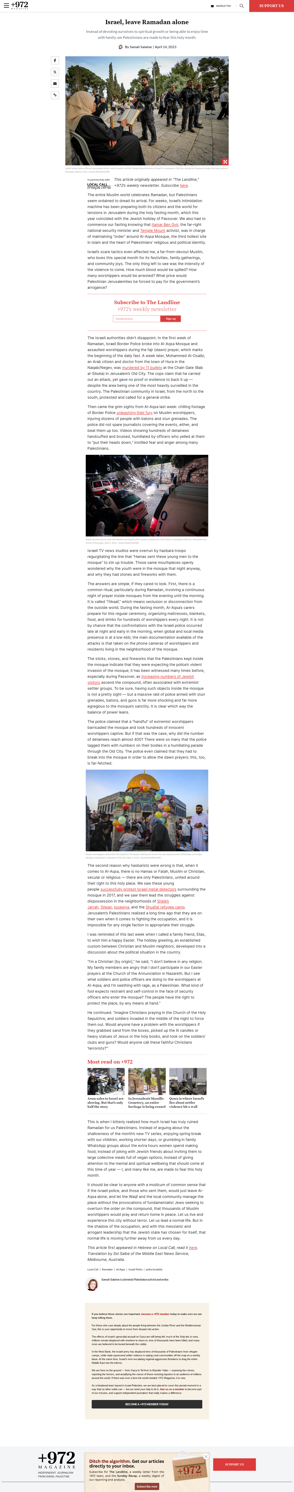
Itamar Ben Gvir (165, 224)
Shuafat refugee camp (165, 907)
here (184, 185)
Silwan (106, 907)
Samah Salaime (141, 46)
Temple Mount (152, 230)
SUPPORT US (271, 6)
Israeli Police (135, 1269)
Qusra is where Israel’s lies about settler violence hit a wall (186, 1103)
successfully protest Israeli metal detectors (138, 889)
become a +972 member (155, 1314)
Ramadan (107, 1269)
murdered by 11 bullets (142, 367)
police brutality (154, 1269)
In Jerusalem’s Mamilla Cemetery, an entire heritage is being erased (147, 1103)
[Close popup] (206, 1456)
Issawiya (121, 907)
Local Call (92, 1269)
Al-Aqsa (120, 1269)
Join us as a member (172, 1389)
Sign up (171, 318)
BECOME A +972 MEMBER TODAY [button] (147, 1404)
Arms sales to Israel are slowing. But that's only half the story (105, 1103)
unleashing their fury (135, 412)
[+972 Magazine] (19, 8)
